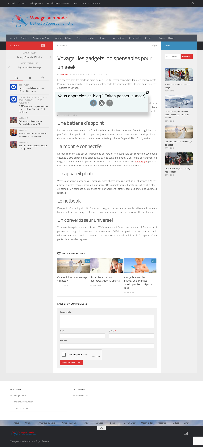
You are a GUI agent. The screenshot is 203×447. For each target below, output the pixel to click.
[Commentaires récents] (16, 78)
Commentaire (66, 312)
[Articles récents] (42, 78)
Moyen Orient (119, 38)
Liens (75, 3)
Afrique (24, 38)
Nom (62, 331)
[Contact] (43, 45)
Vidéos (161, 38)
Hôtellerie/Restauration (58, 3)
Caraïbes (90, 38)
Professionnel (82, 395)
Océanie (149, 38)
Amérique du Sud (63, 38)
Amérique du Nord (41, 38)
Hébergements (36, 3)
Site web (63, 341)
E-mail (112, 331)
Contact (22, 3)
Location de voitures (90, 3)
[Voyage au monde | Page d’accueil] (42, 20)
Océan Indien (135, 38)
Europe (103, 38)
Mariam (64, 74)
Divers (171, 38)
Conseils (62, 45)
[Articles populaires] (29, 78)
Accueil (11, 3)
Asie (79, 38)
